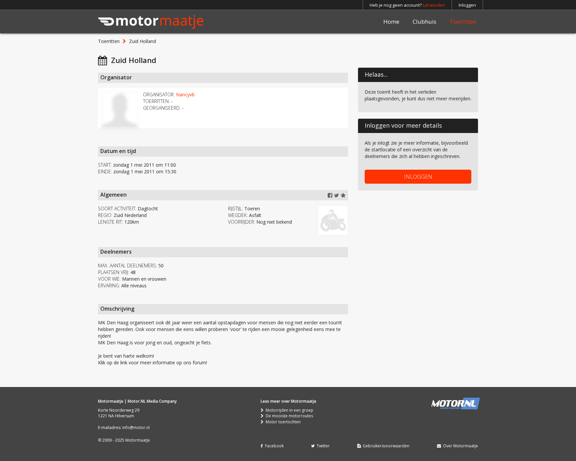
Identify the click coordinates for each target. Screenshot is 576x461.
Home (391, 21)
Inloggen (467, 5)
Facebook (273, 446)
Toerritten (463, 21)
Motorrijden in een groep (288, 410)
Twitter (322, 446)
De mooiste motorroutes (288, 416)
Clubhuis (424, 21)
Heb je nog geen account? (407, 5)
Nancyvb (185, 94)
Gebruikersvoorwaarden (385, 446)
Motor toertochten (282, 422)
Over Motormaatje (459, 446)
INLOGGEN (418, 176)
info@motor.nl (136, 427)
